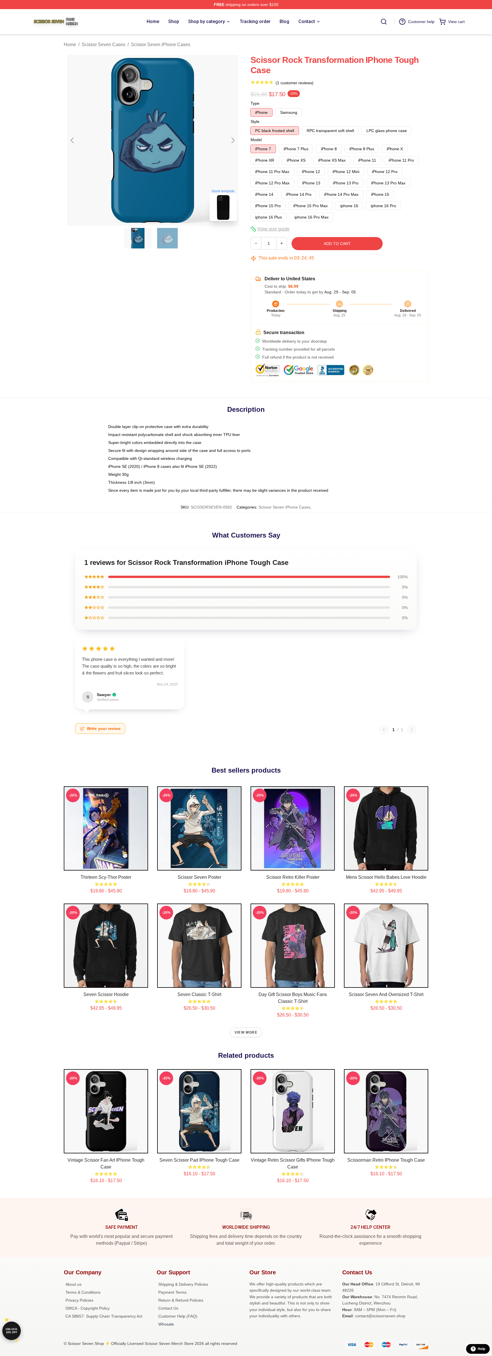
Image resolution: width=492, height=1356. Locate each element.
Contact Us (168, 1308)
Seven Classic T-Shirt (199, 994)
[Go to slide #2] (167, 238)
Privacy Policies (79, 1300)
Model (256, 139)
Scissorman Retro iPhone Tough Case (386, 1160)
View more (246, 1032)
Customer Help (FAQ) (177, 1316)
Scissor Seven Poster (199, 877)
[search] (384, 21)
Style (255, 121)
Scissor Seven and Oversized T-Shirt (386, 994)
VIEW (106, 865)
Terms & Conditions (83, 1292)
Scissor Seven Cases (103, 44)
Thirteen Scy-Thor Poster (106, 877)
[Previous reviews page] (384, 730)
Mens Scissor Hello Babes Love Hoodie (386, 877)
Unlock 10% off (11, 1331)
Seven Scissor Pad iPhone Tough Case (199, 1160)
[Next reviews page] (412, 730)
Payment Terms (172, 1292)
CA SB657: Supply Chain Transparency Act (103, 1316)
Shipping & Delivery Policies (183, 1284)
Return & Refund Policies (180, 1300)
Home (70, 44)
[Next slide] (233, 140)
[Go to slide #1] (137, 238)
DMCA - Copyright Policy (87, 1308)
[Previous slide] (73, 140)
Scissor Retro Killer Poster (292, 877)
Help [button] (481, 1349)
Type (255, 103)
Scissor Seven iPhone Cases (160, 44)
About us (73, 1284)
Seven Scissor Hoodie (106, 994)
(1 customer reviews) (294, 83)
